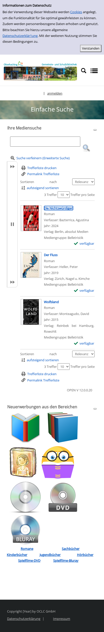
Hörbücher (85, 554)
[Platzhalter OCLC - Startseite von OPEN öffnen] (40, 71)
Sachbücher (71, 548)
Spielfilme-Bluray (66, 560)
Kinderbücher (17, 554)
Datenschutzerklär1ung (20, 35)
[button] (86, 148)
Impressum (61, 618)
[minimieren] (95, 129)
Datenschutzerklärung (23, 618)
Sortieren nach (38, 181)
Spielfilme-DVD (29, 560)
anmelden (54, 93)
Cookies (76, 12)
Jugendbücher (50, 554)
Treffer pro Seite (82, 194)
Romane (27, 548)
